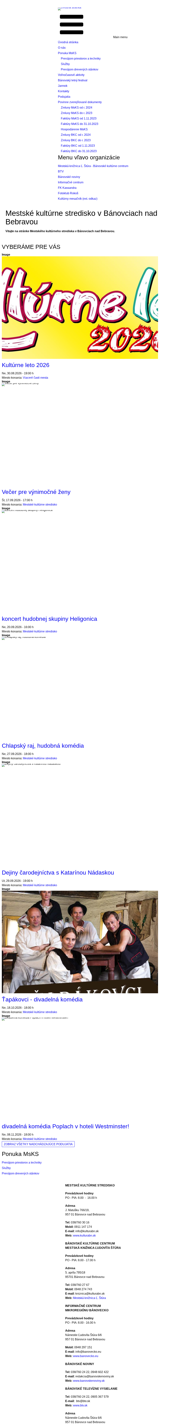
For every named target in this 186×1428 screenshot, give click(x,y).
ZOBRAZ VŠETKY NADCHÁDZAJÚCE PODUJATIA (38, 1144)
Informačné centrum (70, 182)
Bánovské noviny (69, 176)
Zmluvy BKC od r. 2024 (76, 134)
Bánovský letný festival (72, 80)
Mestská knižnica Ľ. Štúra (89, 1297)
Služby (65, 64)
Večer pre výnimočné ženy (36, 492)
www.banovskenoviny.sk (89, 1380)
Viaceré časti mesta (35, 377)
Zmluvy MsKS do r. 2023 (76, 113)
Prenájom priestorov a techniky (81, 58)
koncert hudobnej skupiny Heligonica (49, 619)
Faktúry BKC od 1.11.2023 (78, 145)
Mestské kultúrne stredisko (40, 504)
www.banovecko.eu (85, 1356)
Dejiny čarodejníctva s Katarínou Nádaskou (58, 872)
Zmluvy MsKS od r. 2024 (76, 107)
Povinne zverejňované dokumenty (80, 102)
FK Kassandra (67, 187)
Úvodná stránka (68, 42)
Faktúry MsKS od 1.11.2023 (78, 118)
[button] (93, 25)
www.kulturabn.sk (84, 1235)
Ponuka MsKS (67, 53)
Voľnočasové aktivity (71, 74)
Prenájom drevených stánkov (79, 69)
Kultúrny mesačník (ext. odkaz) (77, 198)
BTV (61, 171)
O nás (62, 47)
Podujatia (64, 96)
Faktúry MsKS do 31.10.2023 (79, 123)
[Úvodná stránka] (71, 9)
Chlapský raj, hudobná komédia (43, 745)
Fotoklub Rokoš (68, 193)
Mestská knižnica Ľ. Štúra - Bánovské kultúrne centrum (93, 166)
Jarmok (62, 85)
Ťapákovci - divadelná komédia (42, 999)
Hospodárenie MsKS (74, 129)
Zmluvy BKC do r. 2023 (76, 140)
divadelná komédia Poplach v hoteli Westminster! (65, 1126)
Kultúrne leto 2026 (25, 365)
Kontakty (63, 91)
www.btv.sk (80, 1405)
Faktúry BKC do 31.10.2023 (79, 151)
